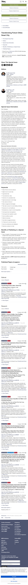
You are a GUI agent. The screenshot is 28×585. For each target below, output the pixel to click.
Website (11, 74)
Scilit (2, 545)
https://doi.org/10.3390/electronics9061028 (10, 380)
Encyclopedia (4, 549)
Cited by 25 (3, 381)
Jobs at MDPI (4, 531)
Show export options (6, 271)
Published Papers (6, 48)
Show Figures (4, 300)
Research (7, 280)
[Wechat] (12, 65)
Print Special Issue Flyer (8, 38)
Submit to (14, 5)
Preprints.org (4, 543)
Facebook (17, 542)
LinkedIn (16, 540)
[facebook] (9, 65)
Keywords (5, 44)
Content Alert (7, 517)
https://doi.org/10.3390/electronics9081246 (10, 350)
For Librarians (18, 529)
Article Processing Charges (7, 524)
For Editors (17, 528)
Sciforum (3, 540)
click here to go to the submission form (14, 151)
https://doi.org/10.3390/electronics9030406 (10, 464)
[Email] (2, 65)
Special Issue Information (8, 42)
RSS (2, 517)
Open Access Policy (5, 528)
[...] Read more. (9, 332)
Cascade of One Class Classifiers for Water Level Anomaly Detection (13, 399)
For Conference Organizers (20, 534)
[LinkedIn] (7, 65)
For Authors (17, 524)
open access (15, 179)
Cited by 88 (3, 466)
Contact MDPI (4, 529)
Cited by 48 (3, 493)
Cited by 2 (3, 291)
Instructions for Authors (13, 176)
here (6, 258)
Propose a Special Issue (14, 10)
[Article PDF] (25, 284)
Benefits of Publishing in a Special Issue (11, 46)
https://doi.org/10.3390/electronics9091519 (10, 323)
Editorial (7, 308)
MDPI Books (4, 542)
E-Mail (7, 74)
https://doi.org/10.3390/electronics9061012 (10, 406)
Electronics (3, 515)
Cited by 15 (3, 324)
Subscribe (4, 567)
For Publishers (18, 531)
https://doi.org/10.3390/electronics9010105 (10, 492)
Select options (5, 561)
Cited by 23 (3, 407)
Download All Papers (22, 264)
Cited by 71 (3, 351)
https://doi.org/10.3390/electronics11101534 (10, 290)
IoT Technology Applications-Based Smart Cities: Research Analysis (14, 343)
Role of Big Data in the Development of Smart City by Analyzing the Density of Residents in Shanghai (13, 427)
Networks (10, 52)
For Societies (17, 533)
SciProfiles (3, 547)
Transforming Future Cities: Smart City (11, 285)
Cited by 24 (3, 436)
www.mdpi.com (21, 148)
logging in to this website (13, 149)
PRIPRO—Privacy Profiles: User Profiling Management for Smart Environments (11, 315)
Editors (4, 40)
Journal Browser (6, 27)
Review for (14, 8)
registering (3, 149)
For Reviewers (18, 526)
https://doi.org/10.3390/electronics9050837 (10, 434)
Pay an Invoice (4, 526)
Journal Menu (5, 25)
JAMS (2, 550)
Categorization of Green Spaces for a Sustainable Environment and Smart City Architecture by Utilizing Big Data (11, 372)
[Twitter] (5, 65)
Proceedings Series (5, 552)
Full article (19, 295)
